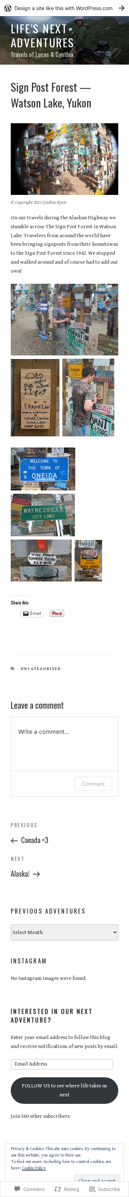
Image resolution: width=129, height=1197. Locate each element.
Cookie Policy (34, 1168)
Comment (93, 784)
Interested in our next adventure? (52, 1015)
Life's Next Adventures (43, 35)
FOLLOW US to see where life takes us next (64, 1090)
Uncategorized (41, 668)
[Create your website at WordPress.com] (64, 8)
